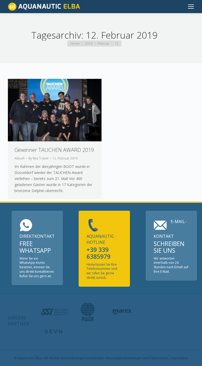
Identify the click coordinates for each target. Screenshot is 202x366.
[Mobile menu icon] (191, 6)
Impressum (179, 358)
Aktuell (19, 158)
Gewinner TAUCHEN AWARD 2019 (54, 149)
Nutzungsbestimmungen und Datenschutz (137, 358)
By (38, 158)
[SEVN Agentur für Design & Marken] (53, 331)
